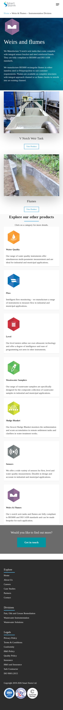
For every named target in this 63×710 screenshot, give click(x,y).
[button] (57, 4)
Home (6, 13)
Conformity (9, 647)
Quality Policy (10, 656)
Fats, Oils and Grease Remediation (19, 613)
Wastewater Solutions (13, 622)
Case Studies (9, 589)
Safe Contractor (11, 669)
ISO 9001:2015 (11, 673)
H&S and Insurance (13, 664)
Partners (7, 593)
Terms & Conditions (13, 642)
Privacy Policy (10, 638)
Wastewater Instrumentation (16, 618)
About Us (8, 580)
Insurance (8, 660)
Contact (7, 597)
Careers (7, 584)
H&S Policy (9, 651)
